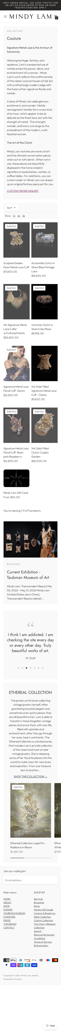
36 (23, 215)
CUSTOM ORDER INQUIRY (23, 191)
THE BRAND (9, 924)
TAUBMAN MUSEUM (14, 913)
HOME (6, 898)
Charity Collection (43, 920)
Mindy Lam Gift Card (15, 492)
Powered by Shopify (12, 979)
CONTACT (9, 927)
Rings (37, 906)
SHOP (6, 906)
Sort (9, 207)
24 (18, 215)
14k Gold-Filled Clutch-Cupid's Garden (40, 452)
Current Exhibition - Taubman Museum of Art (28, 574)
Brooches (39, 902)
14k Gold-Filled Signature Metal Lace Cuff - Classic (44, 390)
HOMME (7, 909)
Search (38, 931)
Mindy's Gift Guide (43, 909)
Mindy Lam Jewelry (29, 975)
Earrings (38, 898)
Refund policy (41, 945)
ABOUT (7, 902)
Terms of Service (43, 941)
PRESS (7, 920)
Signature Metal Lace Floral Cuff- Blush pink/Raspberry (16, 452)
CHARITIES (9, 916)
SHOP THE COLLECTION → (30, 776)
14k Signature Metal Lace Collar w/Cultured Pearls (15, 329)
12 (14, 215)
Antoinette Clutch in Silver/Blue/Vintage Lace (43, 267)
